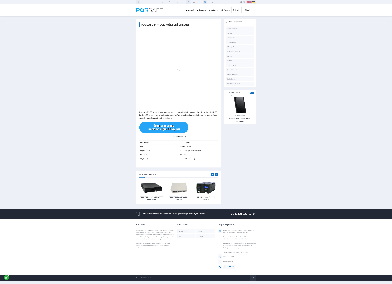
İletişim (237, 10)
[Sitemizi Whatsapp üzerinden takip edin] (244, 2)
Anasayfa (191, 10)
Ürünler (214, 10)
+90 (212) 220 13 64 (213, 2)
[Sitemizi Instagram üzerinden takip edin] (238, 2)
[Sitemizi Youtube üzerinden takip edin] (241, 2)
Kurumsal (202, 10)
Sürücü (247, 10)
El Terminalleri (240, 115)
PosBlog (227, 10)
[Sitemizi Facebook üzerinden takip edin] (236, 2)
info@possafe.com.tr (197, 2)
